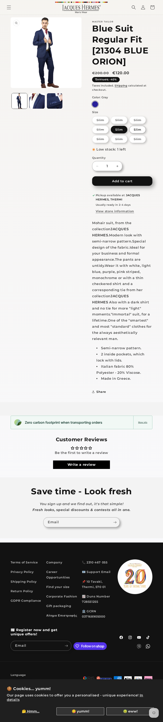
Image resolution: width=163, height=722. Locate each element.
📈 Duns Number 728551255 (96, 599)
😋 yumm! (80, 711)
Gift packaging (58, 606)
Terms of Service (24, 562)
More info (142, 422)
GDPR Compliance (26, 601)
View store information (115, 211)
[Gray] (95, 104)
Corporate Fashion (61, 596)
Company (54, 562)
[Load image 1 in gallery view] (19, 101)
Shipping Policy (24, 582)
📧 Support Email (96, 572)
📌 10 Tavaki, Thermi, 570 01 (93, 584)
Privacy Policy (22, 572)
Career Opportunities (58, 574)
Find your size (57, 587)
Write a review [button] (81, 465)
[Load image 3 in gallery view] (54, 101)
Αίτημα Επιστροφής (61, 615)
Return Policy (22, 591)
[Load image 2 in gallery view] (37, 101)
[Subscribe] (114, 522)
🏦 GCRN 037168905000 (93, 613)
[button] (9, 7)
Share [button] (101, 392)
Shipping (121, 85)
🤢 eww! (130, 711)
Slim (103, 121)
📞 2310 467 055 (94, 562)
